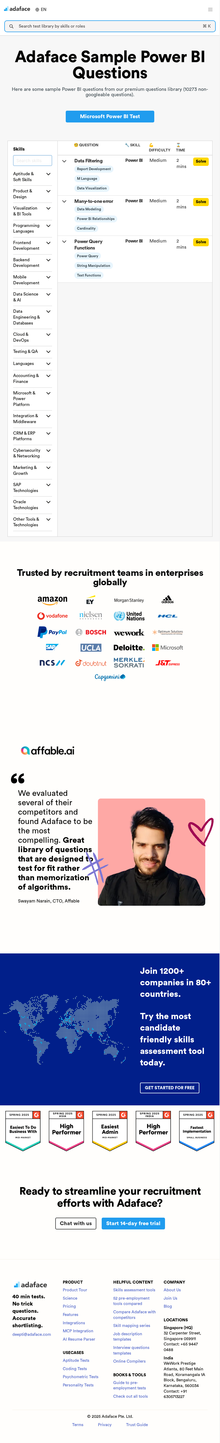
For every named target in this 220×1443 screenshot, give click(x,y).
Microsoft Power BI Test (110, 116)
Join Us (170, 1298)
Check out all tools (130, 1396)
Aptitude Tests (76, 1361)
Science (70, 1298)
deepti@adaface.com (31, 1335)
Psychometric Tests (80, 1377)
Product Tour (75, 1290)
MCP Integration (78, 1331)
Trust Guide (137, 1425)
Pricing (69, 1306)
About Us (172, 1290)
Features (70, 1315)
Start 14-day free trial (133, 1223)
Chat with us (76, 1223)
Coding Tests (75, 1369)
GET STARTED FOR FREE (170, 1088)
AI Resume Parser (79, 1339)
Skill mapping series (131, 1326)
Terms (77, 1425)
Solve (201, 161)
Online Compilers (129, 1361)
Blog (168, 1306)
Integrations (74, 1323)
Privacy (105, 1425)
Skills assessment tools (134, 1290)
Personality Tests (78, 1385)
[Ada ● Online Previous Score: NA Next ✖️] (219, 721)
